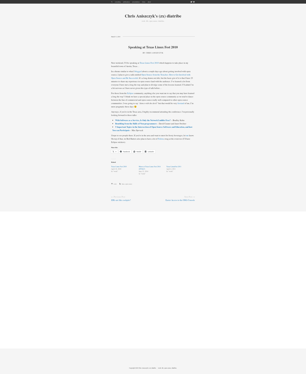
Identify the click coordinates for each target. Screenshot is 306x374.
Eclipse (130, 93)
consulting (118, 2)
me (187, 135)
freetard (181, 103)
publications (126, 2)
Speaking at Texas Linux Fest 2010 (153, 47)
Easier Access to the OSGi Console (180, 200)
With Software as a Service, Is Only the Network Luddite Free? (143, 120)
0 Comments (128, 37)
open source (128, 184)
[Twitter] (191, 2)
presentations (136, 2)
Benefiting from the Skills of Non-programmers (136, 123)
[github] (194, 2)
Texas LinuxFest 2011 (173, 166)
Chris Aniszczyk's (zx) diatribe (153, 16)
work (115, 184)
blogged (138, 71)
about (149, 2)
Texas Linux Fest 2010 (149, 62)
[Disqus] (153, 248)
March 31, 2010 (115, 37)
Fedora (161, 138)
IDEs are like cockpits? (121, 200)
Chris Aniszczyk (154, 53)
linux (123, 184)
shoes (143, 2)
